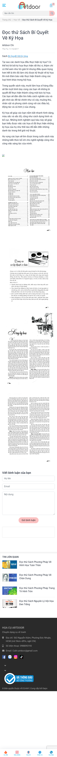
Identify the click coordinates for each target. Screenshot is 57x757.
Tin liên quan (10, 557)
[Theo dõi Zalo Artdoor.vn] (10, 656)
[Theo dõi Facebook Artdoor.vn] (4, 656)
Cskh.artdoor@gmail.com (25, 650)
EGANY (26, 688)
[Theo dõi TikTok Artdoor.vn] (21, 656)
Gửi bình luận (29, 520)
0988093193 (26, 646)
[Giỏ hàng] (51, 5)
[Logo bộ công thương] (19, 678)
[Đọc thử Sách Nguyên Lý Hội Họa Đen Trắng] (9, 604)
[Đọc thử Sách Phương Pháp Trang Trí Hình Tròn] (9, 591)
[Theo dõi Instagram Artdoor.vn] (15, 656)
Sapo (45, 688)
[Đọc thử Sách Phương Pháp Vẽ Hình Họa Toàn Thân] (9, 564)
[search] (52, 13)
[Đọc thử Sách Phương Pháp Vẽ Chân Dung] (9, 577)
